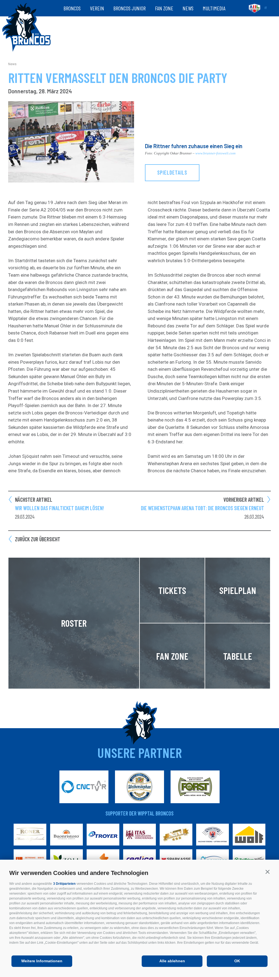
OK (237, 961)
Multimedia (214, 8)
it (266, 8)
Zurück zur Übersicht (37, 539)
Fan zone (164, 8)
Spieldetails (172, 172)
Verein (97, 8)
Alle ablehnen (172, 961)
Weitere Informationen (41, 961)
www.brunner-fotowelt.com (215, 153)
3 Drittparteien (64, 884)
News (188, 8)
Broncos (72, 8)
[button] (267, 872)
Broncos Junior (129, 8)
